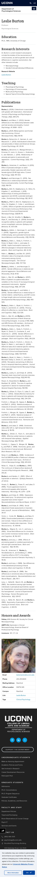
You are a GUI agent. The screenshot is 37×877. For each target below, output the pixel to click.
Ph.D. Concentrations (9, 790)
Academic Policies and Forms (12, 765)
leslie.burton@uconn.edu (25, 675)
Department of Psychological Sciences (11, 10)
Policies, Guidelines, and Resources (14, 801)
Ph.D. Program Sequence (10, 794)
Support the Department (18, 749)
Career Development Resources (13, 772)
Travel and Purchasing (9, 815)
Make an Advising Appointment (13, 761)
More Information (13, 873)
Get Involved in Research (11, 769)
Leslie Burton (6, 75)
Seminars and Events (9, 826)
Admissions (6, 786)
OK (27, 873)
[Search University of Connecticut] (30, 3)
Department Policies (9, 811)
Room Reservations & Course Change (15, 819)
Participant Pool (7, 776)
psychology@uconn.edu (13, 840)
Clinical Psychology (23, 700)
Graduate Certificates (9, 797)
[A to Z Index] (34, 3)
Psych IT (5, 822)
